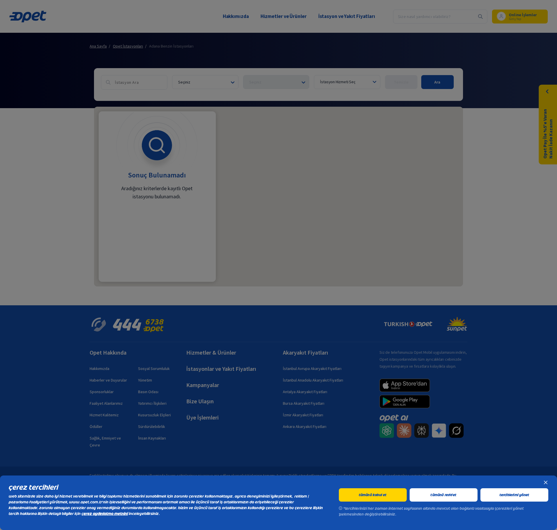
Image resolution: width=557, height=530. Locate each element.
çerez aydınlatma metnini (105, 513)
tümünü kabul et (373, 495)
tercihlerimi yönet (514, 495)
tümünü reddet (443, 495)
